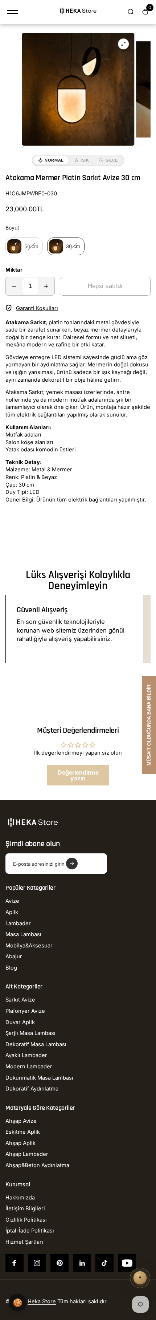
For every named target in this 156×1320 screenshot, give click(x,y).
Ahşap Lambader (26, 1154)
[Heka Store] (78, 12)
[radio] (24, 246)
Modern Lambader (28, 1066)
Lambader (18, 923)
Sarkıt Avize (20, 999)
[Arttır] (46, 286)
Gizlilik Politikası (26, 1220)
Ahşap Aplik (20, 1143)
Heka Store (42, 1301)
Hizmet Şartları (24, 1242)
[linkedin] (82, 1263)
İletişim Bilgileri (25, 1208)
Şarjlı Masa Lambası (30, 1033)
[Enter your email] (72, 863)
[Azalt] (14, 286)
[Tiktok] (104, 1263)
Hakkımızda (20, 1197)
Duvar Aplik (20, 1022)
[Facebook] (14, 1263)
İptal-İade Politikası (29, 1230)
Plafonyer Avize (25, 1011)
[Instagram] (37, 1263)
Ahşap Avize (21, 1121)
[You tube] (127, 1263)
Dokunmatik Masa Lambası (39, 1078)
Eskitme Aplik (22, 1132)
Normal (54, 160)
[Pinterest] (59, 1263)
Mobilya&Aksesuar (29, 945)
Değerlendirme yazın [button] (78, 775)
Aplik (11, 912)
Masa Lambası (23, 934)
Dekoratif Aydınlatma (31, 1088)
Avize (12, 901)
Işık (85, 160)
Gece (112, 160)
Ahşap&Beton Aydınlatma (37, 1165)
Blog (11, 967)
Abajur (13, 956)
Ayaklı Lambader (26, 1055)
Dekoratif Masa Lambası (35, 1044)
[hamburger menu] (12, 12)
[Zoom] (123, 43)
